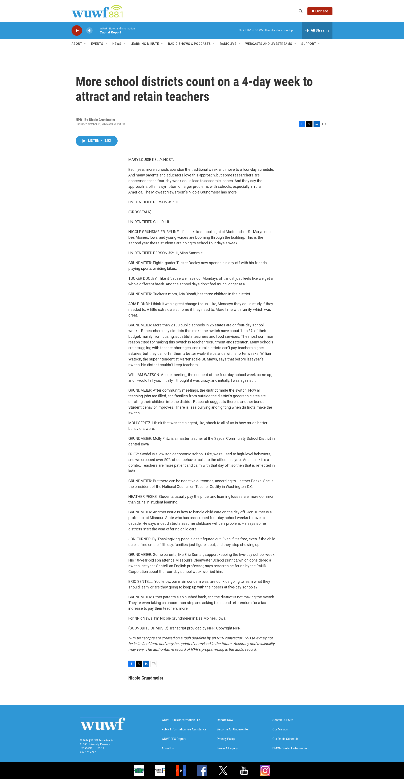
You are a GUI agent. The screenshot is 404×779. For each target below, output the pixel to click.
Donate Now (225, 720)
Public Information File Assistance (184, 729)
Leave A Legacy (227, 748)
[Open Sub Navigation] (85, 43)
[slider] (96, 30)
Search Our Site (282, 720)
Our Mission (280, 729)
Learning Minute (144, 43)
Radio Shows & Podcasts (189, 43)
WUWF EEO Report (174, 739)
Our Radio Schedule (285, 739)
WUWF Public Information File (181, 720)
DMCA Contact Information (290, 748)
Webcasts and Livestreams (268, 43)
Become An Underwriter (233, 729)
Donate (321, 11)
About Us (168, 748)
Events (97, 43)
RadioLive (228, 43)
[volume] (89, 30)
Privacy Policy (226, 739)
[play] (76, 30)
